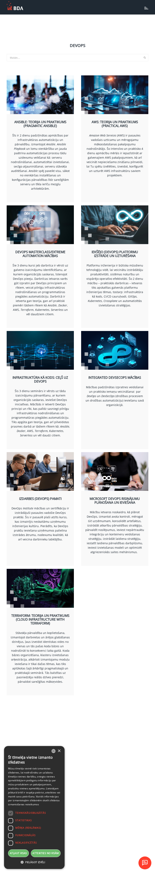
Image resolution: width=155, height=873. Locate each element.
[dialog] (34, 807)
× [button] (59, 750)
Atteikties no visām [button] (45, 853)
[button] (34, 862)
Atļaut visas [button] (18, 853)
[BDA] (15, 5)
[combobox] (53, 751)
